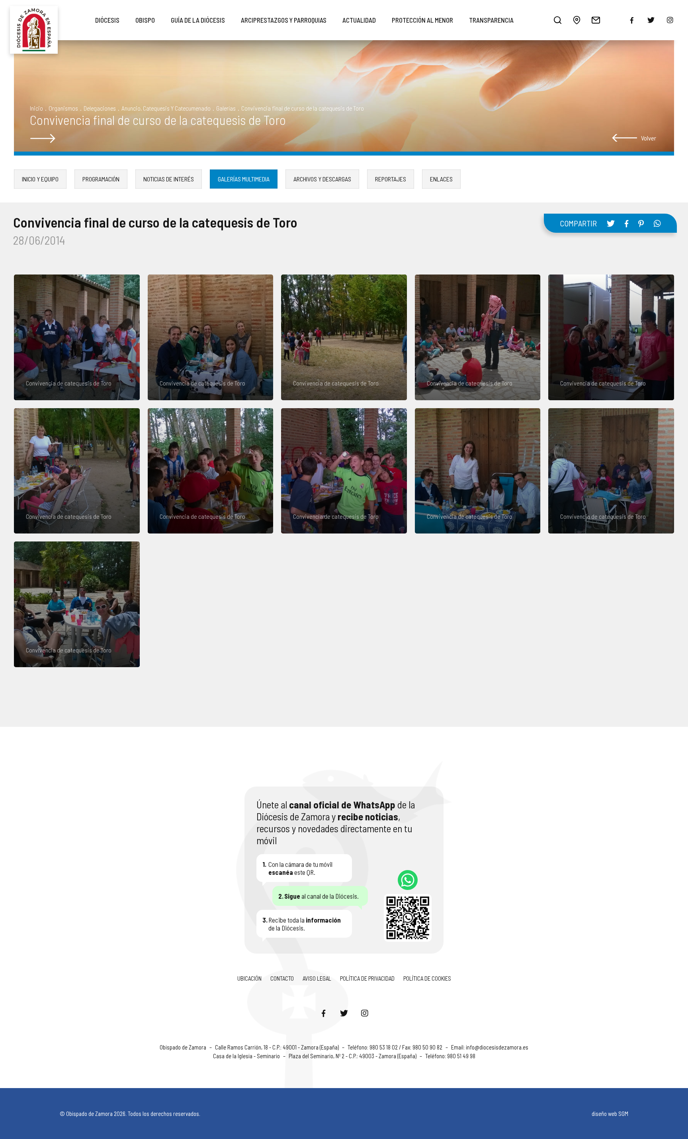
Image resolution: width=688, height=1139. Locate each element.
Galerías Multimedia (244, 179)
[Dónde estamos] (577, 20)
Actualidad (359, 20)
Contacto (282, 978)
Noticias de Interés (168, 179)
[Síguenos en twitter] (651, 20)
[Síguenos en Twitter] (344, 1013)
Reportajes (390, 179)
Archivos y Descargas (322, 179)
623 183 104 (408, 880)
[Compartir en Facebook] (626, 223)
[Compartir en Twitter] (611, 223)
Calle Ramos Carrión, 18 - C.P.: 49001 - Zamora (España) (277, 1047)
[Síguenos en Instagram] (365, 1013)
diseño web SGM (610, 1113)
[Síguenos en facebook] (632, 20)
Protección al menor (422, 20)
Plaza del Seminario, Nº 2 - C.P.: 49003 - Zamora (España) (353, 1055)
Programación (100, 179)
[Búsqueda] (558, 20)
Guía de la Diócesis (198, 20)
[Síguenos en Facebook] (323, 1013)
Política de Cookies (427, 978)
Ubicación (249, 978)
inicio (36, 108)
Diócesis (107, 20)
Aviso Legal (317, 978)
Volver (648, 138)
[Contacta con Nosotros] (596, 20)
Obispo (145, 20)
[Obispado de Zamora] (34, 20)
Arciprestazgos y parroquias (283, 20)
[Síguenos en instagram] (670, 20)
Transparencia (491, 20)
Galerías (226, 108)
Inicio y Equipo (40, 179)
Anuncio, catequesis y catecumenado (166, 108)
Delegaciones (100, 108)
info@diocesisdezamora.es (497, 1047)
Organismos (63, 108)
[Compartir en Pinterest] (641, 223)
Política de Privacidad (367, 978)
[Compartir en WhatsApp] (657, 223)
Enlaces (441, 179)
